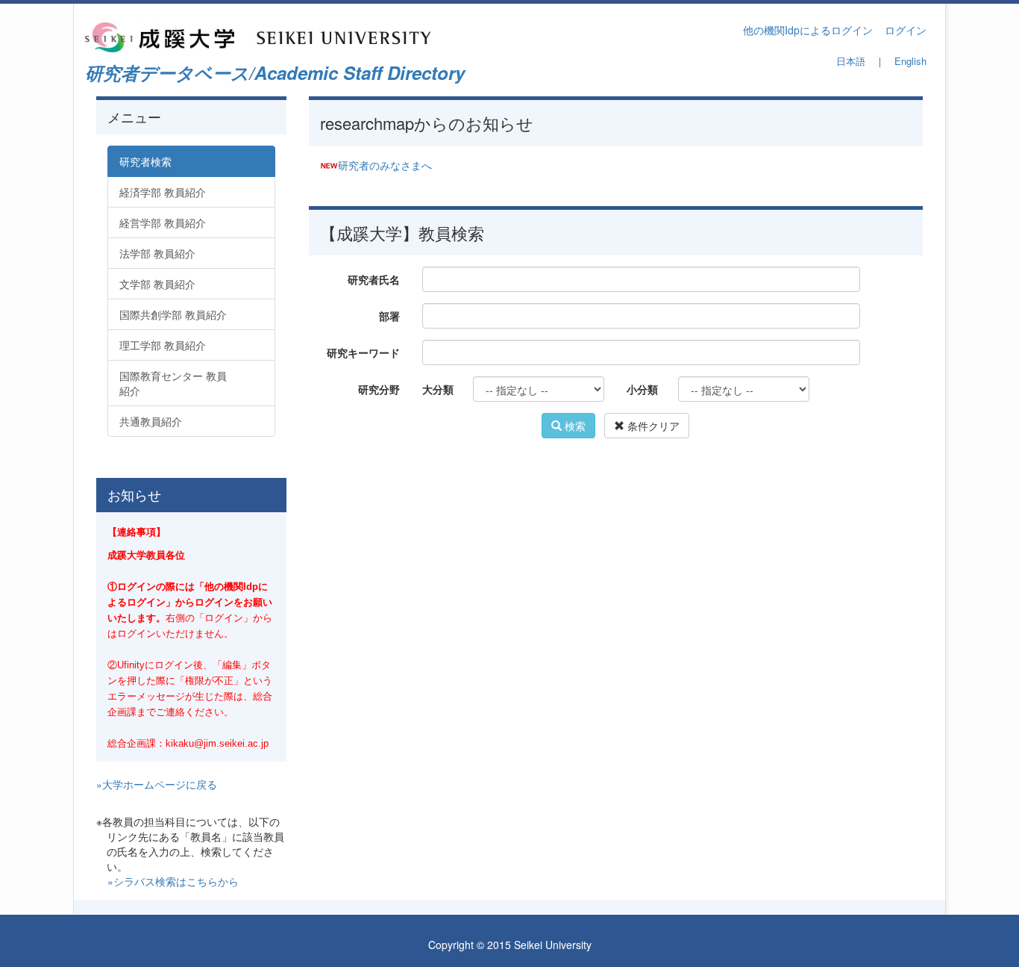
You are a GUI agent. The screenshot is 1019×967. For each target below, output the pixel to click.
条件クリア (652, 425)
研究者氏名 (374, 279)
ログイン (905, 29)
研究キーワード (363, 352)
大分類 (438, 389)
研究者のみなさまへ (385, 165)
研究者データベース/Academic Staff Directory (275, 72)
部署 (389, 315)
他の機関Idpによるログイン (808, 29)
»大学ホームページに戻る (156, 784)
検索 (574, 425)
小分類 (642, 389)
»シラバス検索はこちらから (173, 881)
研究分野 (379, 389)
